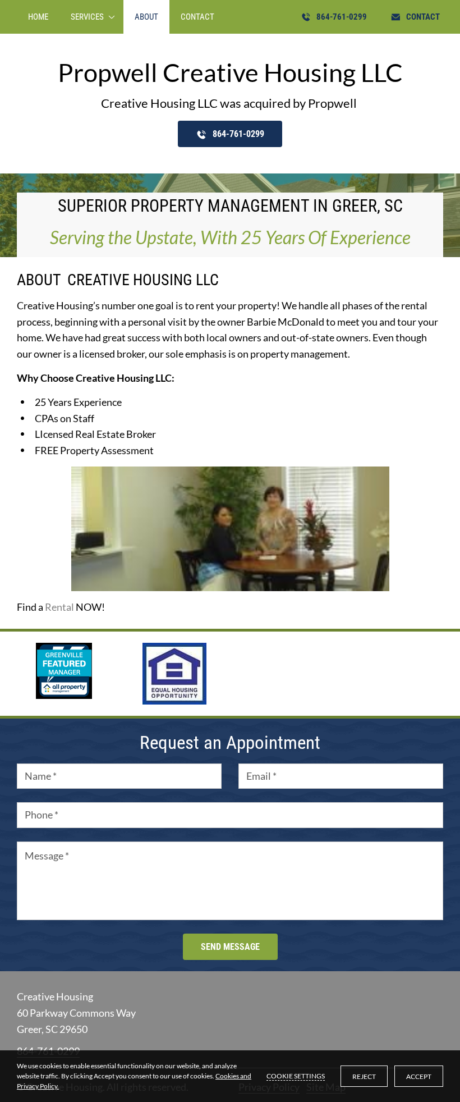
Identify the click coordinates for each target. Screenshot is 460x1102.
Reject (364, 1076)
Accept (418, 1076)
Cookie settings (295, 1076)
